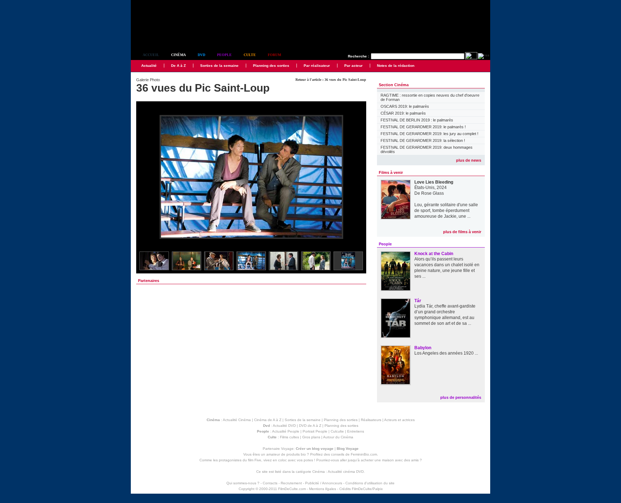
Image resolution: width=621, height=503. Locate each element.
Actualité (149, 66)
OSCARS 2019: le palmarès (405, 106)
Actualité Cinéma (237, 420)
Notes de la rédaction (395, 66)
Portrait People (315, 431)
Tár (417, 300)
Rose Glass (432, 193)
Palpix (378, 489)
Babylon (422, 347)
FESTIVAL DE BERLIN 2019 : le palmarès (417, 120)
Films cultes (289, 437)
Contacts (270, 483)
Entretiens (355, 431)
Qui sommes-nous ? (242, 483)
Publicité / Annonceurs (323, 483)
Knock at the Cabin (433, 253)
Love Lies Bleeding (433, 182)
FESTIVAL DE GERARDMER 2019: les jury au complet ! (429, 133)
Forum (274, 55)
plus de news (468, 160)
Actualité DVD (284, 426)
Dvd (201, 55)
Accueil (151, 55)
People (224, 55)
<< (146, 177)
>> (356, 177)
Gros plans (311, 437)
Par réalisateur (317, 66)
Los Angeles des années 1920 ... (446, 353)
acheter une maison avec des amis (390, 460)
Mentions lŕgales (322, 489)
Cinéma (178, 55)
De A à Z (178, 66)
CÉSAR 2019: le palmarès (403, 113)
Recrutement (291, 483)
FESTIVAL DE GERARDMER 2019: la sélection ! (423, 140)
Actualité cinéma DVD (346, 472)
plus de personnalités (460, 397)
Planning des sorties (271, 66)
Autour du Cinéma (338, 437)
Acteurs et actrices (399, 420)
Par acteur (353, 66)
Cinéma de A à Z (267, 420)
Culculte (337, 431)
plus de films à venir (462, 232)
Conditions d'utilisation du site (370, 483)
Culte (250, 55)
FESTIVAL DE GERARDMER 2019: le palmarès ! (423, 127)
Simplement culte (170, 35)
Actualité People (285, 431)
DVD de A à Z (310, 426)
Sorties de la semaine (219, 66)
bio (303, 454)
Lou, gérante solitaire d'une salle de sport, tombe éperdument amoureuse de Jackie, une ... (446, 210)
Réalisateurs (371, 420)
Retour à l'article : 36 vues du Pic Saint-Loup (330, 80)
